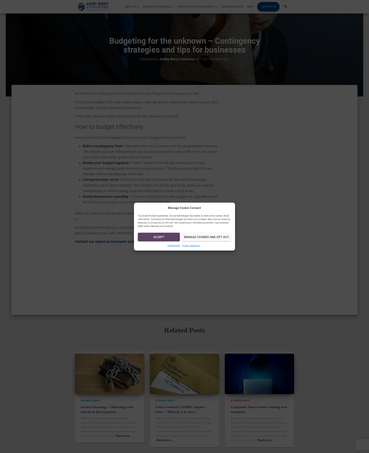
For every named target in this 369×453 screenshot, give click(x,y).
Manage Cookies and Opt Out (206, 237)
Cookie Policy (173, 245)
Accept (159, 237)
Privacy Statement (191, 245)
